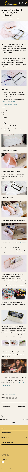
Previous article (7, 406)
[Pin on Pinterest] (10, 398)
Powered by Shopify (6, 469)
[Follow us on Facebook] (2, 455)
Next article (21, 406)
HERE (21, 383)
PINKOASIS (6, 385)
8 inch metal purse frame (10, 104)
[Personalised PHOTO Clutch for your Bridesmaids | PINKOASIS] (14, 359)
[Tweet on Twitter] (13, 398)
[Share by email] (16, 398)
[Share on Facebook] (7, 398)
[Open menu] (2, 3)
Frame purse (8, 394)
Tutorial (14, 394)
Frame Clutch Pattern (9, 101)
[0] (25, 3)
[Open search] (19, 3)
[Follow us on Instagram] (5, 455)
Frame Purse (4, 18)
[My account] (22, 3)
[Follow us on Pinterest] (8, 455)
